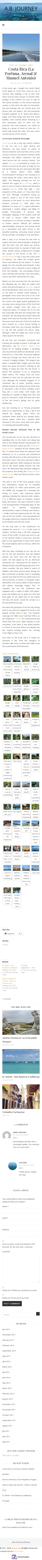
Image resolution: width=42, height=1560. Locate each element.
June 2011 (6, 1436)
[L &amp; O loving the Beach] (16, 848)
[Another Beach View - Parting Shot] (16, 890)
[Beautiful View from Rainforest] (26, 737)
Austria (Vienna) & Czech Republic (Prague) (19, 1479)
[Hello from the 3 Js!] (7, 807)
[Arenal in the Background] (35, 715)
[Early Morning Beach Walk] (16, 784)
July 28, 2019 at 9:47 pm (26, 1165)
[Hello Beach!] (26, 784)
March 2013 (7, 1367)
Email (5, 1218)
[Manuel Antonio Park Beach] (16, 823)
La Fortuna (27, 183)
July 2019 (6, 1329)
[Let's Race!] (16, 807)
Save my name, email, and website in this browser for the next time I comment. (18, 1245)
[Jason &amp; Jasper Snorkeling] (7, 868)
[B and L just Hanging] (35, 737)
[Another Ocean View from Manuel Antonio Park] (35, 823)
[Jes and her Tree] (35, 698)
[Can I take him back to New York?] (7, 890)
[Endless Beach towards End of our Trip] (26, 868)
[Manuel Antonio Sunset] (16, 868)
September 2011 (9, 1420)
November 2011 (9, 1409)
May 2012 (6, 1383)
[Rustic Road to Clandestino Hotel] (35, 756)
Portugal (24, 965)
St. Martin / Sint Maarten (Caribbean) (10, 966)
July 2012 (6, 1372)
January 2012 (7, 1399)
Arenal (13, 189)
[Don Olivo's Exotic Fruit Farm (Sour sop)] (7, 715)
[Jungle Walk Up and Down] (35, 659)
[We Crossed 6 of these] (16, 737)
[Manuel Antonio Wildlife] (35, 807)
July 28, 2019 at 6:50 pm (20, 1135)
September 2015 (9, 1351)
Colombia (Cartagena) (13, 1112)
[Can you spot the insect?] (35, 681)
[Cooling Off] (26, 823)
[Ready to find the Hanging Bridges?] (7, 737)
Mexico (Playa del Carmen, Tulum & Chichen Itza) (9, 980)
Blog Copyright (18, 1551)
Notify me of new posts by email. (15, 1298)
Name (5, 1206)
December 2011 (9, 1404)
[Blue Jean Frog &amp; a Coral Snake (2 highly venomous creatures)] (7, 756)
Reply (15, 1138)
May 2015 (6, 1356)
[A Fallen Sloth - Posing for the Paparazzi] (7, 823)
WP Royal (26, 1542)
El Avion (23, 529)
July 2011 (6, 1431)
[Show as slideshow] (10, 653)
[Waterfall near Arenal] (26, 659)
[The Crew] (16, 756)
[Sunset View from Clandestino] (26, 807)
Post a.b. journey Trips (21, 65)
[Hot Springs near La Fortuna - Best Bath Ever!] (26, 756)
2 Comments (27, 83)
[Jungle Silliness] (26, 681)
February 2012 (8, 1393)
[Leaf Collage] (16, 698)
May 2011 (6, 1442)
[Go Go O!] (7, 681)
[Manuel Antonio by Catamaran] (35, 848)
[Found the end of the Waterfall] (16, 681)
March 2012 (7, 1388)
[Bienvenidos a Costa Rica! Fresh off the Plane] (7, 659)
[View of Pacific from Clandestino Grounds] (35, 784)
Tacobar (18, 618)
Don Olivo (29, 287)
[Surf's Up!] (35, 868)
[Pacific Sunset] (26, 848)
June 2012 (6, 1377)
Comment (6, 1251)
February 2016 (8, 1345)
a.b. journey (21, 8)
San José (12, 163)
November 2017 (9, 1334)
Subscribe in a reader (10, 1455)
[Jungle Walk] (7, 698)
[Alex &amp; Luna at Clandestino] (7, 784)
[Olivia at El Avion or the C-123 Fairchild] (7, 848)
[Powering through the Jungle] (26, 698)
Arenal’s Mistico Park (30, 346)
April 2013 (6, 1361)
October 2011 (8, 1415)
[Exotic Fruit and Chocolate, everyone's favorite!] (16, 715)
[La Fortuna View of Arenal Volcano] (16, 659)
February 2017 (8, 1340)
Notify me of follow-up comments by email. (19, 1290)
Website (5, 1229)
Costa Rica (6, 143)
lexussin (8, 999)
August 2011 (7, 1425)
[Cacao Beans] (26, 715)
